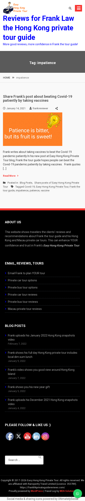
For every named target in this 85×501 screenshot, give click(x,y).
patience (35, 190)
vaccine (45, 190)
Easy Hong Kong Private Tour (52, 186)
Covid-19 (30, 186)
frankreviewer (40, 108)
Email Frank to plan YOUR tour (26, 273)
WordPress (37, 491)
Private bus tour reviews (23, 301)
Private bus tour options (23, 287)
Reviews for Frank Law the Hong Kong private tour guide (38, 28)
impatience (22, 190)
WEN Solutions (68, 491)
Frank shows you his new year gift (29, 387)
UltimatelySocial (68, 498)
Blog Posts (26, 182)
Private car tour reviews (22, 294)
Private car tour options (22, 280)
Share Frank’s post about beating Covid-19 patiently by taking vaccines (37, 98)
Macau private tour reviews (25, 308)
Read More (9, 175)
